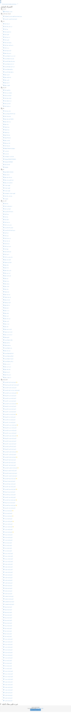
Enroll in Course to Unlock (35, 709)
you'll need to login (40, 708)
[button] (0, 1)
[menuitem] (0, 2)
